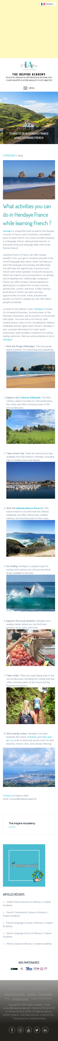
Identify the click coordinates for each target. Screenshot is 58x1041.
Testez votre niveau (41, 998)
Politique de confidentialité (29, 1018)
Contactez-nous (20, 998)
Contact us (8, 795)
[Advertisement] (29, 29)
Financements (45, 993)
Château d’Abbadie (30, 397)
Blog (20, 155)
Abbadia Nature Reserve (29, 508)
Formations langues (14, 993)
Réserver (31, 993)
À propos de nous (18, 988)
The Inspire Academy (29, 74)
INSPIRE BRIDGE (38, 988)
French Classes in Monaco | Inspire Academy (29, 943)
